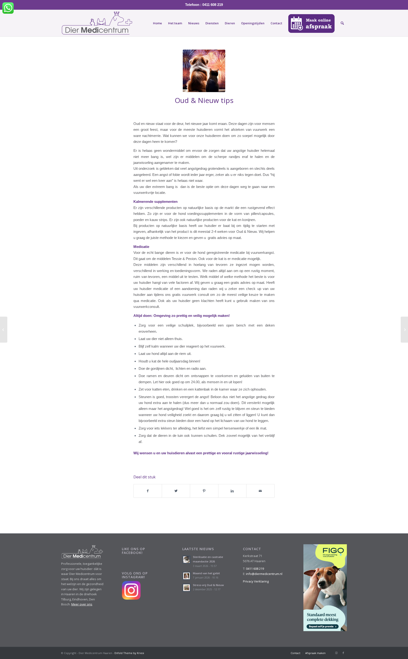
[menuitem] (157, 23)
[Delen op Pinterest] (204, 490)
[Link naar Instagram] (336, 652)
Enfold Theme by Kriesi (129, 653)
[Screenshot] (204, 71)
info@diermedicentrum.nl (264, 574)
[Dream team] (3, 330)
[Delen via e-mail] (260, 490)
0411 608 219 (255, 568)
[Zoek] (342, 23)
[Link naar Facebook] (343, 652)
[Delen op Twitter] (176, 490)
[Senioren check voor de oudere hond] (404, 330)
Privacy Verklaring (256, 581)
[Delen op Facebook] (148, 490)
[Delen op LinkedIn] (232, 490)
